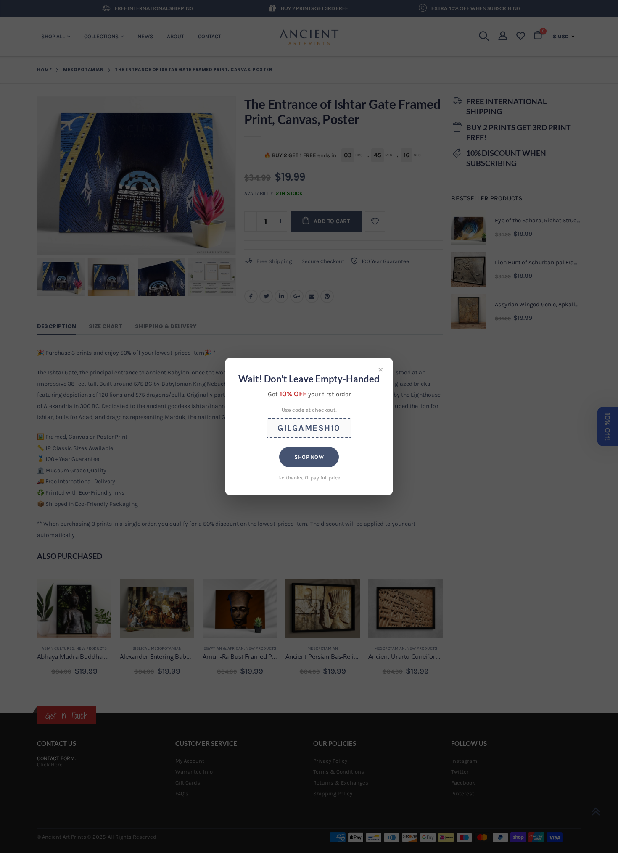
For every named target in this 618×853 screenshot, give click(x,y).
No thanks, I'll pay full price (309, 478)
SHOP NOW (309, 457)
